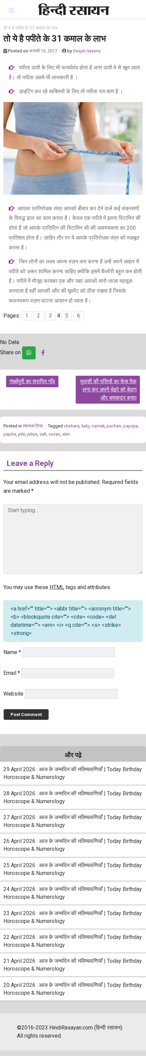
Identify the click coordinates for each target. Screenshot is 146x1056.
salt (43, 434)
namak (98, 425)
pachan (114, 425)
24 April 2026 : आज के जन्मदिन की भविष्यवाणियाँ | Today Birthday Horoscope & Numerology (72, 893)
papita (9, 434)
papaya (130, 425)
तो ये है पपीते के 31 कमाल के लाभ (30, 28)
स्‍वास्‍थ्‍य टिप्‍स (33, 425)
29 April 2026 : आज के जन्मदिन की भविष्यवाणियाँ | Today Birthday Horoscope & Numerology (72, 773)
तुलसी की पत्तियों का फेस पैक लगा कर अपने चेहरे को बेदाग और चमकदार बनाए (108, 389)
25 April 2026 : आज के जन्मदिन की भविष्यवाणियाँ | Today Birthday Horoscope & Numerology (72, 869)
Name (12, 652)
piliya (32, 434)
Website (13, 694)
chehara (71, 425)
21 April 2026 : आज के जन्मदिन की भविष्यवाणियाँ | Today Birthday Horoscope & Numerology (72, 965)
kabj (85, 425)
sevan (54, 434)
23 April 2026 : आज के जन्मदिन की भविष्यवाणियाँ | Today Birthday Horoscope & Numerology (72, 917)
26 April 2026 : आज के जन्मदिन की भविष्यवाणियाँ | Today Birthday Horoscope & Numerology (72, 845)
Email (11, 673)
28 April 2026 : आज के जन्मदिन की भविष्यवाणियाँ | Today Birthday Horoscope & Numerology (72, 797)
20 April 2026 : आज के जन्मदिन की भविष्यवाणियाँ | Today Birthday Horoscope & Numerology (72, 989)
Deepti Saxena (87, 50)
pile (21, 434)
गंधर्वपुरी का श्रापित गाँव (32, 381)
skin (66, 434)
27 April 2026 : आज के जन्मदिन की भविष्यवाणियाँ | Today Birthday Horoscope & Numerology (72, 821)
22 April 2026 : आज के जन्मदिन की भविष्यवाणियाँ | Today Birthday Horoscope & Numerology (72, 941)
